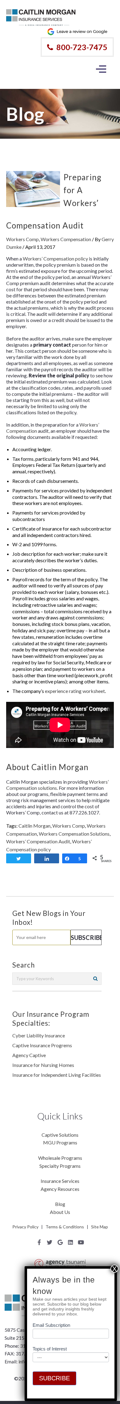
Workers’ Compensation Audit (38, 841)
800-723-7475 (81, 47)
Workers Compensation (66, 239)
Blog (60, 1204)
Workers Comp (22, 239)
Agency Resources (60, 1189)
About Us (60, 1212)
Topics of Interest (50, 1348)
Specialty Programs (60, 1166)
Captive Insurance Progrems (42, 1045)
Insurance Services (60, 1181)
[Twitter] (49, 1242)
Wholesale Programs (60, 1158)
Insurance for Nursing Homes (43, 1065)
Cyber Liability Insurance (38, 1035)
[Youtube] (81, 1242)
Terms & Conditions (65, 1226)
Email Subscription (51, 1325)
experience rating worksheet (75, 691)
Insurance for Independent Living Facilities (56, 1075)
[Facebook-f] (39, 1242)
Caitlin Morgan (34, 826)
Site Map (99, 1226)
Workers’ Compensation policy (55, 258)
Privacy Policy (25, 1226)
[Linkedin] (70, 1242)
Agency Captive (29, 1055)
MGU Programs (60, 1142)
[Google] (60, 1242)
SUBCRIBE (54, 1378)
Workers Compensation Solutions (74, 834)
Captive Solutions (60, 1135)
